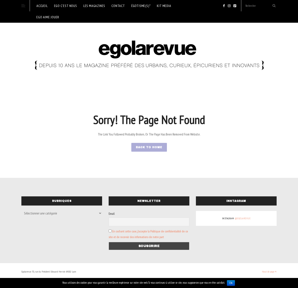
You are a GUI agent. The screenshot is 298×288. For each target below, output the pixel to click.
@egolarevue (243, 218)
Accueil (42, 5)
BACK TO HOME (149, 147)
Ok (231, 283)
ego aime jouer (47, 17)
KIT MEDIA (164, 5)
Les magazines (94, 5)
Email (112, 214)
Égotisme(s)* (141, 5)
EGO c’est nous (65, 5)
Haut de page (268, 271)
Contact (118, 5)
